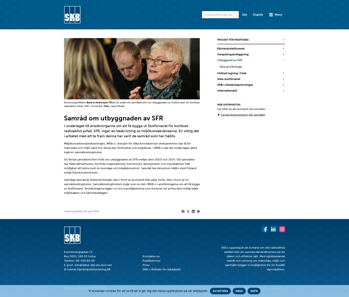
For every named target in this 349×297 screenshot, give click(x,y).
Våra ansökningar (230, 66)
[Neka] (344, 291)
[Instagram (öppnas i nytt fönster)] (282, 229)
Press (146, 265)
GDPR (254, 291)
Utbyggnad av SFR (229, 60)
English (258, 14)
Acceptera (220, 291)
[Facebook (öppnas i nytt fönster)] (265, 229)
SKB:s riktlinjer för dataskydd (162, 269)
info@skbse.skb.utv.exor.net (93, 265)
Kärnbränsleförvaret (231, 48)
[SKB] (72, 235)
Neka (239, 291)
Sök (244, 14)
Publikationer (152, 260)
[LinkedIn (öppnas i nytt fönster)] (273, 229)
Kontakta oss (151, 256)
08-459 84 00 (85, 260)
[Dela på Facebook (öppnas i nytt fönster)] (183, 211)
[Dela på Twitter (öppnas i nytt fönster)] (188, 211)
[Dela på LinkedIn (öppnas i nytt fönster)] (193, 211)
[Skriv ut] (198, 211)
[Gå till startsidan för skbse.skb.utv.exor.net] (72, 15)
